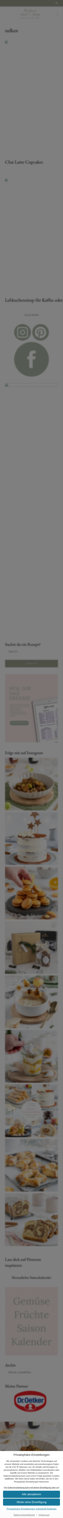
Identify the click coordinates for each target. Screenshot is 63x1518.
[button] (31, 1494)
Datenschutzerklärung (24, 1515)
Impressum (44, 1515)
